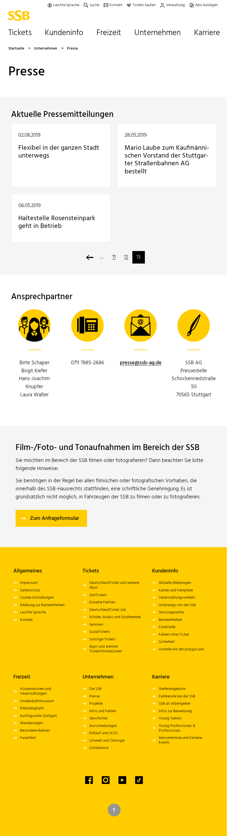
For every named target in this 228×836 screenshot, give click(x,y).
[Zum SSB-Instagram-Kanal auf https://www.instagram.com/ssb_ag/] (106, 780)
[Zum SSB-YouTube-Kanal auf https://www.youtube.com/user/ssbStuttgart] (122, 780)
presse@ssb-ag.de (141, 363)
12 (126, 257)
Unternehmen (45, 48)
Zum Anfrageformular (54, 518)
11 (114, 257)
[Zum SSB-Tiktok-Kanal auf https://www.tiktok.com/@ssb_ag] (139, 780)
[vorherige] (89, 257)
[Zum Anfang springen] (114, 810)
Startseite (16, 48)
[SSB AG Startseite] (20, 15)
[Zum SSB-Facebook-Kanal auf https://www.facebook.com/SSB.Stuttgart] (89, 780)
